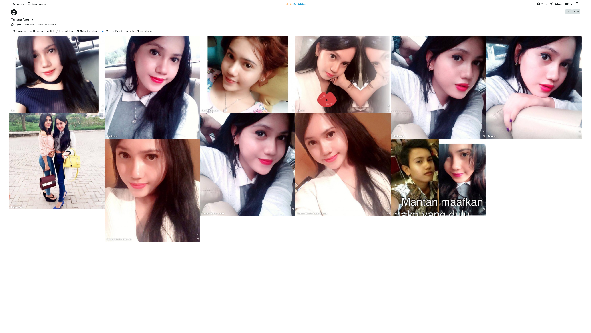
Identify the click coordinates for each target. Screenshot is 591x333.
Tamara (492, 136)
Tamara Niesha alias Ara (118, 239)
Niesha (300, 110)
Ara (12, 110)
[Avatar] (14, 12)
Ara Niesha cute (210, 110)
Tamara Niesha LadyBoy (405, 213)
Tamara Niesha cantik (213, 213)
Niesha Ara (398, 136)
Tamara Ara (16, 207)
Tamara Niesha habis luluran (312, 213)
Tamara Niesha (22, 19)
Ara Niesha (112, 136)
